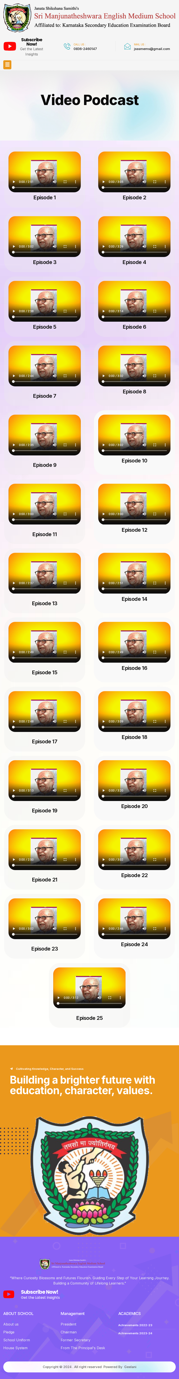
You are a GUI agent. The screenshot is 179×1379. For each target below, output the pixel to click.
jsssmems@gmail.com (152, 49)
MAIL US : (140, 44)
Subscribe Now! (31, 42)
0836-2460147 (85, 49)
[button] (7, 64)
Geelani (130, 1367)
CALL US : (80, 44)
